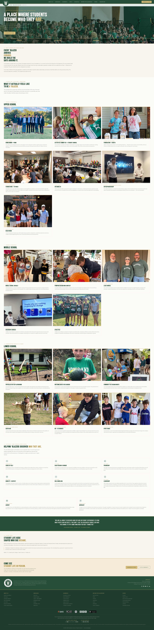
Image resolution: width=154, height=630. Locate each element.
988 (67, 621)
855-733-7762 (86, 621)
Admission (57, 1)
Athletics (76, 1)
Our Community (7, 600)
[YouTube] (145, 586)
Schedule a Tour (147, 1)
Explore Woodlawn (7, 595)
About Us (51, 1)
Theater (94, 598)
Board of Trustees (7, 603)
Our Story (6, 596)
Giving (96, 1)
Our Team (6, 601)
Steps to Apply (36, 596)
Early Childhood (66, 596)
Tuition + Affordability (38, 598)
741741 (76, 621)
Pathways (95, 603)
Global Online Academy (67, 603)
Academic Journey (67, 595)
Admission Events (37, 600)
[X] (147, 586)
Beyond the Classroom (87, 1)
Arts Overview (95, 595)
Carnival (124, 603)
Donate (124, 595)
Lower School (66, 598)
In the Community (144, 567)
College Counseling (67, 605)
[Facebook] (143, 586)
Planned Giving (125, 601)
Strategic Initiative (7, 598)
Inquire (35, 601)
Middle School (66, 600)
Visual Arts (95, 600)
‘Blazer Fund (125, 596)
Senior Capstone (96, 605)
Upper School (66, 601)
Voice (94, 601)
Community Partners (127, 600)
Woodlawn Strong (126, 605)
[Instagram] (141, 586)
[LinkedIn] (149, 586)
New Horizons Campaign (127, 598)
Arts (71, 1)
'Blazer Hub (102, 1)
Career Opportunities (8, 605)
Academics (65, 1)
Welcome (35, 595)
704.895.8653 (147, 581)
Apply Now (36, 605)
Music (94, 596)
